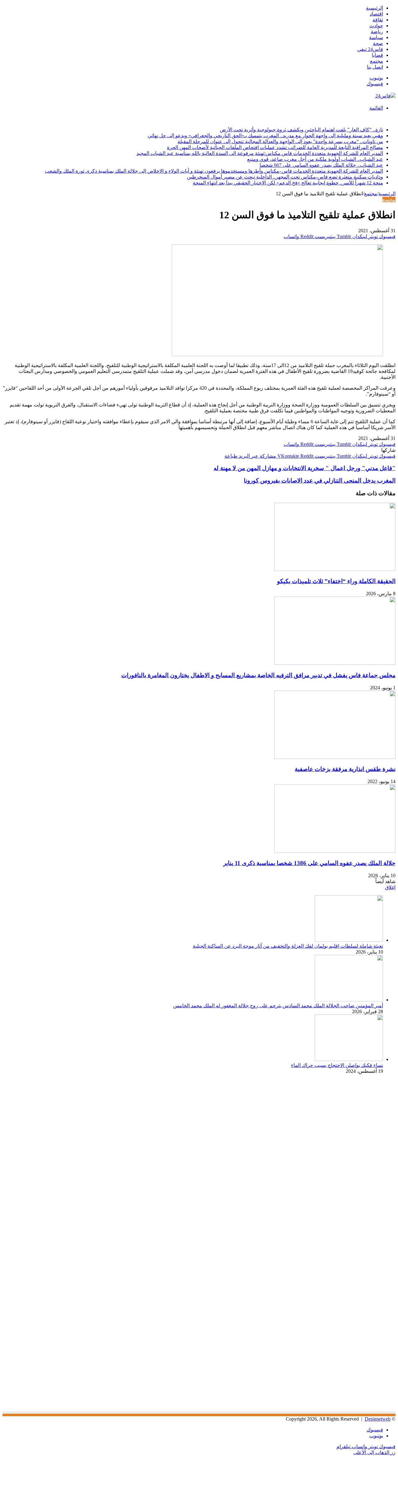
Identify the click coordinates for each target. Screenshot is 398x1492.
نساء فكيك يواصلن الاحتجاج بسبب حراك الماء (337, 1065)
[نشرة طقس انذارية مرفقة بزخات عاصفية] (335, 757)
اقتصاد (376, 13)
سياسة (376, 37)
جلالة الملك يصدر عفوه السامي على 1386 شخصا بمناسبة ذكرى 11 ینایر (309, 863)
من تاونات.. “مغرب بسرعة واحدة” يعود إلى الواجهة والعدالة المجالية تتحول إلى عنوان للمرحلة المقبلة (280, 141)
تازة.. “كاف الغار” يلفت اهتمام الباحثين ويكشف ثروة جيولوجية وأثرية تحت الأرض (301, 129)
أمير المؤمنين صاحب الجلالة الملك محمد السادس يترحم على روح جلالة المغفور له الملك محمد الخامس (278, 1005)
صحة (378, 43)
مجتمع (376, 61)
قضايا (377, 55)
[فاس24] (385, 95)
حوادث (376, 25)
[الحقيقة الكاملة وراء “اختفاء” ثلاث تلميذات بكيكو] (335, 569)
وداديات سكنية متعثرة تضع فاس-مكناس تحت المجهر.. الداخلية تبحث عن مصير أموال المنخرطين (285, 176)
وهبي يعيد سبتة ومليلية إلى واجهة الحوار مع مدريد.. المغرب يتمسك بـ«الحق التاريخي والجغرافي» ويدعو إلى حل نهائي (265, 135)
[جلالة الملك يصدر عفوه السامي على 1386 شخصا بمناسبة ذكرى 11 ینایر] (335, 851)
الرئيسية (374, 8)
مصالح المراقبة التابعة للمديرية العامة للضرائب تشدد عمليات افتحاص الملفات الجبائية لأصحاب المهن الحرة (275, 147)
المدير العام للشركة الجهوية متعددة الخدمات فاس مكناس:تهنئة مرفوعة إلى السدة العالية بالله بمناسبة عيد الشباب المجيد (260, 153)
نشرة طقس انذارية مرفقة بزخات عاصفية (345, 769)
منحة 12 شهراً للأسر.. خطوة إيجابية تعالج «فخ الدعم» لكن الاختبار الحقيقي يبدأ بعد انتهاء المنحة (288, 182)
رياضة (377, 31)
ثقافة (378, 19)
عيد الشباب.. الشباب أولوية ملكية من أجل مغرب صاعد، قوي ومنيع (315, 159)
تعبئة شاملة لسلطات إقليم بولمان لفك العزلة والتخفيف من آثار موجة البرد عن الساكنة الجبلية (288, 946)
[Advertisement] (343, 1133)
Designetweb (378, 1419)
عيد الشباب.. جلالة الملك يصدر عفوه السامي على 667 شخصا (321, 165)
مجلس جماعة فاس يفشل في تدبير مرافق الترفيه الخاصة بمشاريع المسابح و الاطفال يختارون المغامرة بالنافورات (258, 675)
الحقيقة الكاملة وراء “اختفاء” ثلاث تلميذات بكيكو (336, 581)
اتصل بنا (375, 67)
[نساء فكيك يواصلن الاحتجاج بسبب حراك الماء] (349, 1059)
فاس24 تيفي (370, 49)
